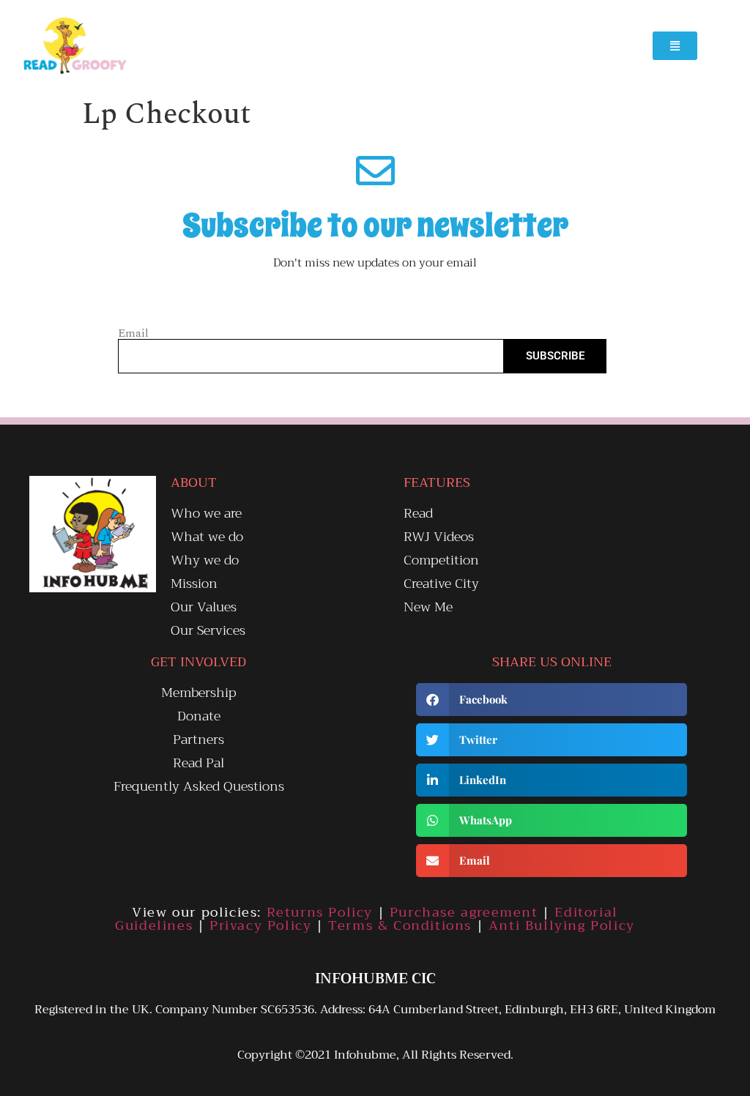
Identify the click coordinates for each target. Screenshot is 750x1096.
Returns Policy (320, 912)
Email (133, 333)
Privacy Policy (260, 925)
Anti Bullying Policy (562, 925)
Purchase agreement (464, 912)
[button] (551, 699)
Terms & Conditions (400, 925)
